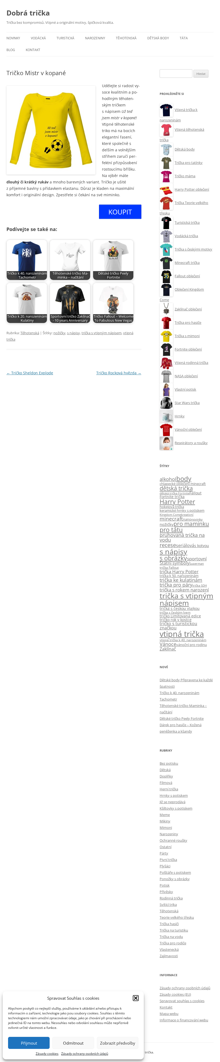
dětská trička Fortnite (174, 493)
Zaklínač (168, 649)
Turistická (65, 38)
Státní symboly (174, 563)
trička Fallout (169, 567)
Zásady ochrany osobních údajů (84, 1053)
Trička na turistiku (174, 930)
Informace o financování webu (184, 1020)
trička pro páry (176, 584)
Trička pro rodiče (173, 943)
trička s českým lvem (175, 612)
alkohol (168, 479)
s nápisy (73, 332)
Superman (196, 563)
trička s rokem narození (184, 590)
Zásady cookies (47, 1053)
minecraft (171, 518)
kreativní (187, 515)
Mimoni (166, 827)
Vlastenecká (169, 949)
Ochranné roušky (173, 840)
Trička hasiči (169, 923)
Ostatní (165, 846)
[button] (135, 998)
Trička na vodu (171, 936)
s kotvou (201, 545)
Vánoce (168, 644)
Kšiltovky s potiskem (176, 808)
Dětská (165, 769)
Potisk (165, 885)
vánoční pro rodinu (191, 644)
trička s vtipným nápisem (102, 332)
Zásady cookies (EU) (175, 994)
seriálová (185, 545)
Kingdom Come (170, 515)
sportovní (197, 558)
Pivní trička (168, 859)
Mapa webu (169, 1013)
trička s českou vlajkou (180, 608)
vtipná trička (182, 634)
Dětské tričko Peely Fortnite (182, 718)
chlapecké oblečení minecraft (183, 483)
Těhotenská (126, 38)
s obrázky (173, 558)
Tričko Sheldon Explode (29, 372)
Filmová (166, 782)
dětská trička (176, 488)
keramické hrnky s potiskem (182, 510)
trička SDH (199, 585)
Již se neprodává (172, 801)
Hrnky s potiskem (174, 795)
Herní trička (169, 789)
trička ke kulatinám (181, 580)
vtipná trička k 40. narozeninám (183, 640)
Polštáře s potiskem (175, 872)
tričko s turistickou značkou (178, 626)
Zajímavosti (169, 955)
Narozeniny (95, 38)
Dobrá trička (28, 13)
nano (187, 519)
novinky (197, 519)
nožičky (59, 332)
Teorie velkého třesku (177, 917)
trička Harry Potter (179, 571)
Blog (10, 50)
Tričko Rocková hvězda (118, 372)
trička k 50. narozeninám (179, 575)
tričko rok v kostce (176, 619)
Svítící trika (168, 904)
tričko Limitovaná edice (180, 615)
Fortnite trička (172, 496)
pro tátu (171, 529)
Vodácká (38, 38)
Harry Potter (177, 502)
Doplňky (166, 776)
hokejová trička (172, 506)
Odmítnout (73, 1043)
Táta (184, 38)
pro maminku (191, 524)
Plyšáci (165, 866)
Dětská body (158, 38)
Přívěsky (166, 891)
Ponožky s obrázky (175, 878)
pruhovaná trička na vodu (182, 537)
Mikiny (165, 821)
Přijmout (29, 1043)
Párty (164, 853)
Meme (165, 814)
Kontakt (33, 50)
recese (168, 545)
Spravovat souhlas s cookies (182, 1000)
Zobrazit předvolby (117, 1043)
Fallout (195, 492)
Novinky (13, 38)
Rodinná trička (171, 898)
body (183, 478)
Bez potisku (169, 763)
